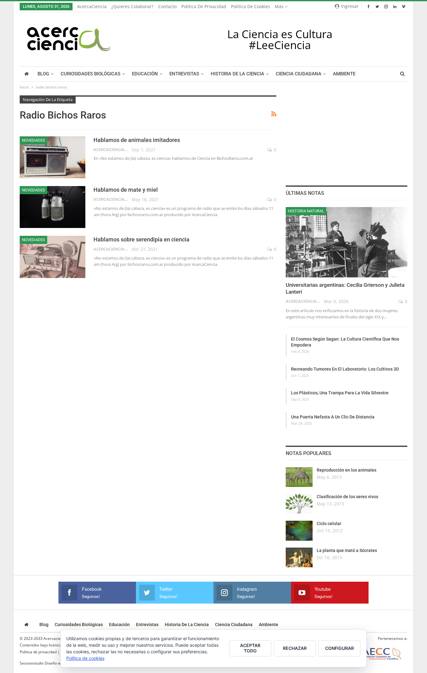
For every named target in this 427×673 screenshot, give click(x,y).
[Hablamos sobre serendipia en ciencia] (52, 257)
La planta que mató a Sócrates (347, 550)
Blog (43, 74)
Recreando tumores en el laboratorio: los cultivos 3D (345, 369)
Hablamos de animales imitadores (136, 140)
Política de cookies (250, 6)
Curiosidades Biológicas (90, 74)
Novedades (33, 140)
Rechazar (295, 648)
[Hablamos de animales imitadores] (52, 157)
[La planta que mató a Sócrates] (299, 558)
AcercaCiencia (92, 6)
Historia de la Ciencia (237, 74)
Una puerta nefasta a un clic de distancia (332, 416)
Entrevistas (184, 74)
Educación (145, 74)
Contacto (167, 6)
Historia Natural (306, 211)
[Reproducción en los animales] (299, 477)
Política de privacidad (203, 6)
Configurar (339, 648)
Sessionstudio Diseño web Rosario (49, 663)
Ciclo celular (329, 523)
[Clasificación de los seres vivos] (299, 504)
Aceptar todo (250, 648)
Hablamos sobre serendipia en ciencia (141, 239)
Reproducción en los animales (346, 470)
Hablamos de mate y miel (125, 189)
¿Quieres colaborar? (132, 6)
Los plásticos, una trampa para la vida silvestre (340, 392)
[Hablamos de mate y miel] (52, 207)
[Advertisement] (346, 134)
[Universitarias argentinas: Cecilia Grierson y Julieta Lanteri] (346, 242)
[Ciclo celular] (299, 531)
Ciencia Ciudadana (298, 74)
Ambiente (344, 74)
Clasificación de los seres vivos (347, 496)
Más (280, 6)
